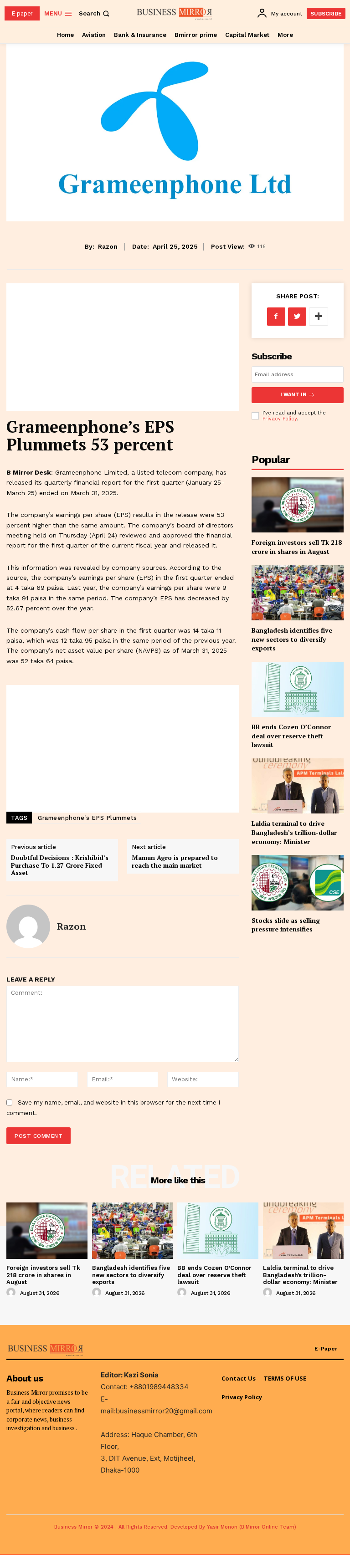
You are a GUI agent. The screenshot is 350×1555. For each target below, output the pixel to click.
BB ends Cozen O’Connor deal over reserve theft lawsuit (291, 735)
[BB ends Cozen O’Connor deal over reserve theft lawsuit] (298, 689)
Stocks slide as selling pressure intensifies (286, 925)
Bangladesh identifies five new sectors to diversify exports (292, 639)
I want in (293, 395)
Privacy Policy (279, 419)
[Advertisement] (122, 347)
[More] (318, 316)
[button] (95, 13)
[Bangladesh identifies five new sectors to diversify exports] (298, 592)
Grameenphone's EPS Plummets (87, 817)
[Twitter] (297, 316)
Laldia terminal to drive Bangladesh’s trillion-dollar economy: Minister (294, 832)
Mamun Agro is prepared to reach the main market (175, 861)
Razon (108, 246)
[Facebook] (276, 316)
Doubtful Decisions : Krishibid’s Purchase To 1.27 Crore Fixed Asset (59, 865)
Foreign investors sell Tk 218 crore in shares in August (297, 547)
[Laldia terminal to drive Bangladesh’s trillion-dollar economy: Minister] (298, 785)
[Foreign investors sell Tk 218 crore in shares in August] (298, 504)
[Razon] (28, 926)
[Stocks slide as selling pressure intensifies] (298, 882)
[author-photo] (12, 1293)
